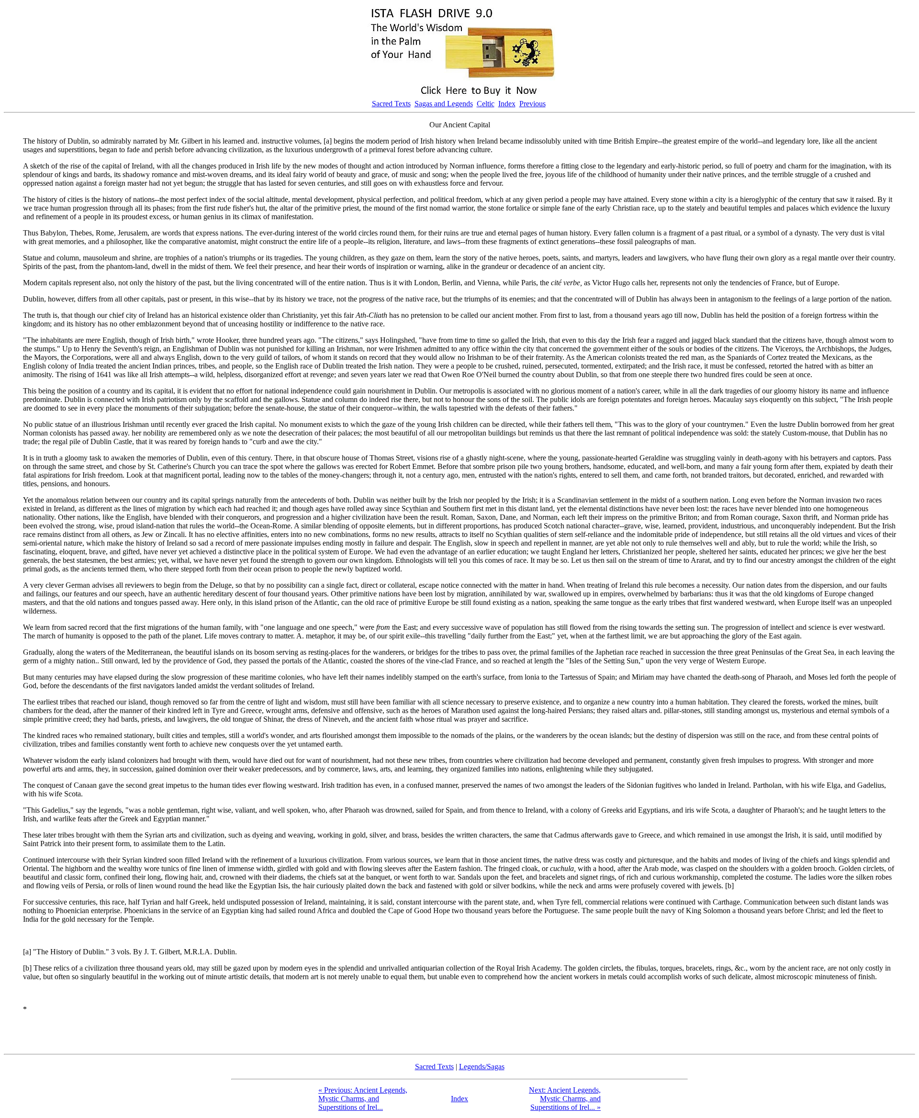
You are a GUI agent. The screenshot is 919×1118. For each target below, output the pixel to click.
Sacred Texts (391, 104)
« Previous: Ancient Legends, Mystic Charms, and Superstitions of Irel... (362, 1098)
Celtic (485, 104)
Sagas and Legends (444, 104)
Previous (532, 104)
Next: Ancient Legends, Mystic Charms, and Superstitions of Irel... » (565, 1098)
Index (507, 104)
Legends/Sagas (481, 1066)
